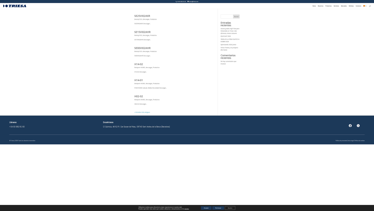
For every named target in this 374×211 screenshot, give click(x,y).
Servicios (336, 6)
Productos (328, 6)
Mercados (344, 6)
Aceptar (206, 208)
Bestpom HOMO (139, 67)
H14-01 (138, 80)
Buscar (236, 16)
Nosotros (320, 6)
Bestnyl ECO (138, 19)
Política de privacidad (341, 140)
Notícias (351, 6)
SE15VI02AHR (142, 32)
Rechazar (218, 208)
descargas (146, 19)
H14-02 (138, 64)
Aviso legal (351, 140)
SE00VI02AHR (142, 48)
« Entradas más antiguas (142, 112)
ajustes (186, 209)
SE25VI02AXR (142, 16)
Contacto (358, 6)
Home (314, 6)
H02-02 (138, 96)
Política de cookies (360, 140)
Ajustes (230, 208)
